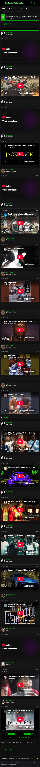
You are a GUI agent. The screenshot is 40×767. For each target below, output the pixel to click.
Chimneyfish (9, 662)
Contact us (4, 758)
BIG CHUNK (9, 700)
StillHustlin (9, 32)
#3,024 (37, 141)
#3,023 (37, 107)
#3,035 (37, 532)
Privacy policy (21, 758)
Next (26, 734)
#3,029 (37, 317)
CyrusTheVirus (10, 169)
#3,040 (37, 706)
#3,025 (37, 176)
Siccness (3, 755)
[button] (3, 3)
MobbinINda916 (10, 594)
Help (27, 758)
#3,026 (37, 210)
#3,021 (37, 38)
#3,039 (37, 669)
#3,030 (37, 351)
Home (31, 758)
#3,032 (37, 429)
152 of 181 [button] (19, 734)
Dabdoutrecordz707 (8, 11)
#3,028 (37, 278)
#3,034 (37, 497)
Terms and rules (12, 758)
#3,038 (37, 634)
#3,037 (37, 600)
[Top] (35, 758)
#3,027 (37, 244)
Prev (12, 734)
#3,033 (37, 463)
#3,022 (37, 73)
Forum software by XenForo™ (16, 763)
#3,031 (37, 390)
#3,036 (37, 566)
